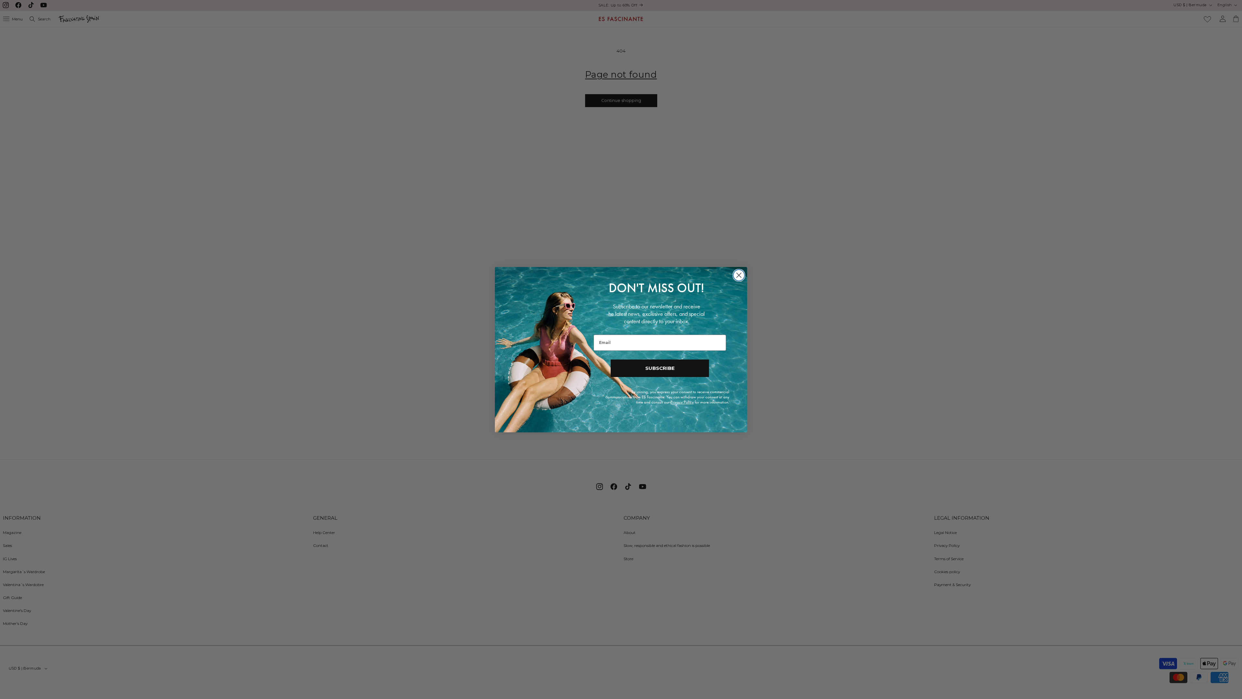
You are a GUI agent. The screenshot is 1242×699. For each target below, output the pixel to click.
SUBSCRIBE (660, 368)
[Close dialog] (739, 275)
